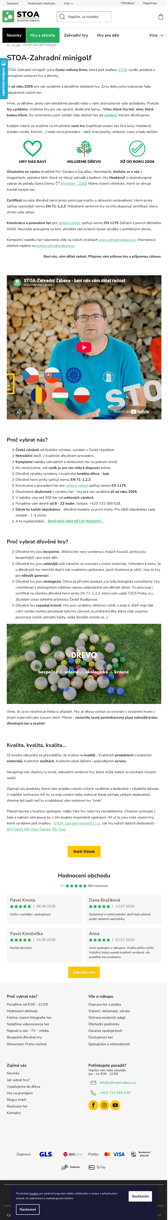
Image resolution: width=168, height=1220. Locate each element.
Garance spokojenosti (105, 1030)
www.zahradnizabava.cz (117, 239)
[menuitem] (14, 35)
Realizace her (17, 1106)
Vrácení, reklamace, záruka (109, 1011)
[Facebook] (93, 1105)
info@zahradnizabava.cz (117, 1082)
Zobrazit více (84, 972)
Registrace (150, 3)
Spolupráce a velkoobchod (109, 1044)
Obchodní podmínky (103, 1024)
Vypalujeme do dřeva (23, 1086)
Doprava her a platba (104, 1004)
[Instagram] (104, 1105)
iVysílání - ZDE (73, 183)
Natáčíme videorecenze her (28, 1024)
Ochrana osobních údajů (107, 1017)
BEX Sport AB (18, 829)
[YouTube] (115, 1105)
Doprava (12, 3)
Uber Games (41, 829)
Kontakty (14, 1112)
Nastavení (28, 1209)
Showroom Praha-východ (26, 1044)
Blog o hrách (16, 1099)
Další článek (84, 851)
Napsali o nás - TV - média (28, 1030)
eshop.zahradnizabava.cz (55, 245)
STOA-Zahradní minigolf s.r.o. (77, 823)
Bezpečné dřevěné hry (24, 1037)
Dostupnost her (100, 1037)
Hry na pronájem (20, 1093)
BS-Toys (59, 829)
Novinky (13, 1073)
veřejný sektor (69, 223)
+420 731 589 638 (114, 1092)
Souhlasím (140, 1196)
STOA (123, 69)
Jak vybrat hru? (18, 1080)
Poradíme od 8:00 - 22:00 (27, 1004)
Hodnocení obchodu (41, 3)
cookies (34, 1193)
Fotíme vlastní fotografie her (29, 1017)
